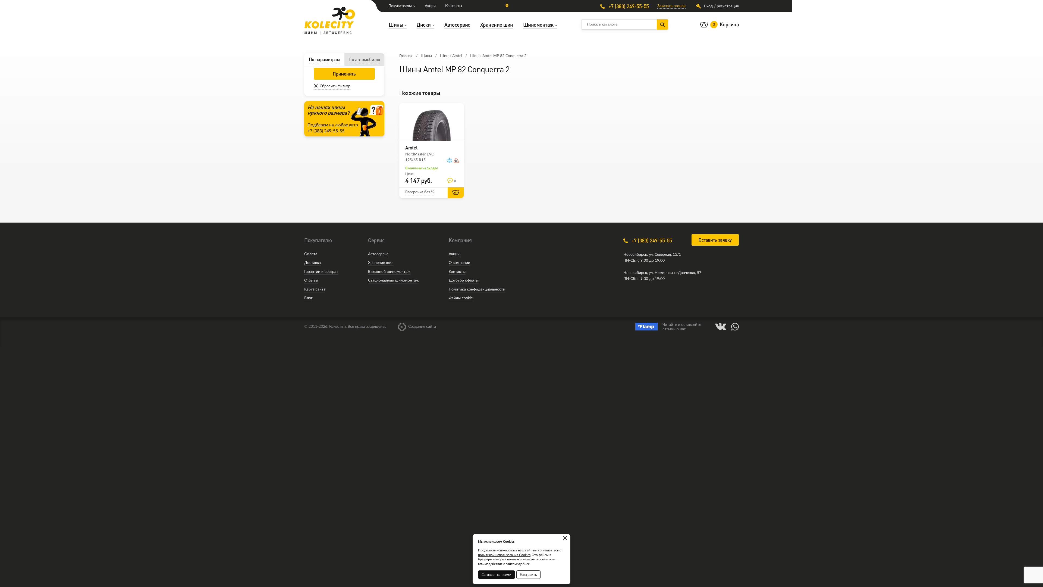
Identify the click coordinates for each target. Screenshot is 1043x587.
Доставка (312, 263)
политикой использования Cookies (504, 555)
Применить (344, 74)
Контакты (453, 6)
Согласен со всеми (496, 574)
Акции (430, 6)
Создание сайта (422, 327)
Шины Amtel (451, 56)
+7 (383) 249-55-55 (628, 6)
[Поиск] (662, 24)
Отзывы (311, 280)
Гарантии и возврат (321, 272)
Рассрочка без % (419, 192)
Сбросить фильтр (335, 86)
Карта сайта (314, 289)
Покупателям (400, 6)
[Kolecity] (329, 18)
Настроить (528, 574)
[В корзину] (456, 192)
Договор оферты (464, 280)
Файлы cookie (461, 298)
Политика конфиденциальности (477, 289)
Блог (308, 298)
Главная (406, 56)
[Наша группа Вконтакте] (720, 326)
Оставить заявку (715, 240)
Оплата (310, 254)
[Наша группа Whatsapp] (735, 326)
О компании (459, 263)
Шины (426, 56)
